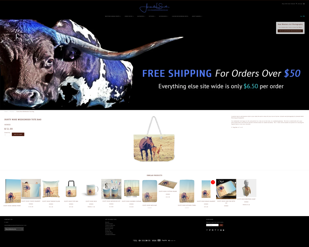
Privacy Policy (109, 227)
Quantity (7, 132)
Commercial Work (110, 234)
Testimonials (109, 233)
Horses (7, 124)
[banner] (154, 7)
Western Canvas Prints (112, 16)
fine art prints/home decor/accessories (290, 31)
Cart (301, 16)
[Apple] (223, 230)
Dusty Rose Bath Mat (150, 205)
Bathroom (140, 16)
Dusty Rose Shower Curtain (131, 201)
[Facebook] (207, 230)
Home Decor (129, 16)
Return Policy (109, 228)
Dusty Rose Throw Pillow (51, 201)
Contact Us (108, 231)
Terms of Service (110, 225)
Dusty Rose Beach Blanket (206, 201)
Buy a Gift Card (286, 4)
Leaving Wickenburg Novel (180, 16)
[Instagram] (212, 230)
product (12, 111)
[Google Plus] (218, 230)
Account (300, 4)
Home (6, 111)
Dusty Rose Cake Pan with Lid (226, 202)
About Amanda (196, 16)
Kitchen (151, 16)
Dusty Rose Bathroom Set (111, 201)
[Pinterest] (215, 230)
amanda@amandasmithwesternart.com (15, 225)
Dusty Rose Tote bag (71, 201)
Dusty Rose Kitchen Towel (187, 205)
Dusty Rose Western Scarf (246, 199)
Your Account (109, 224)
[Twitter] (210, 230)
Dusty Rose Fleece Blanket (31, 201)
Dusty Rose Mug (91, 201)
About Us (107, 230)
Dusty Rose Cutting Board (168, 191)
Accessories (163, 16)
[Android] (221, 230)
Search (293, 4)
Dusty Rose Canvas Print (12, 206)
